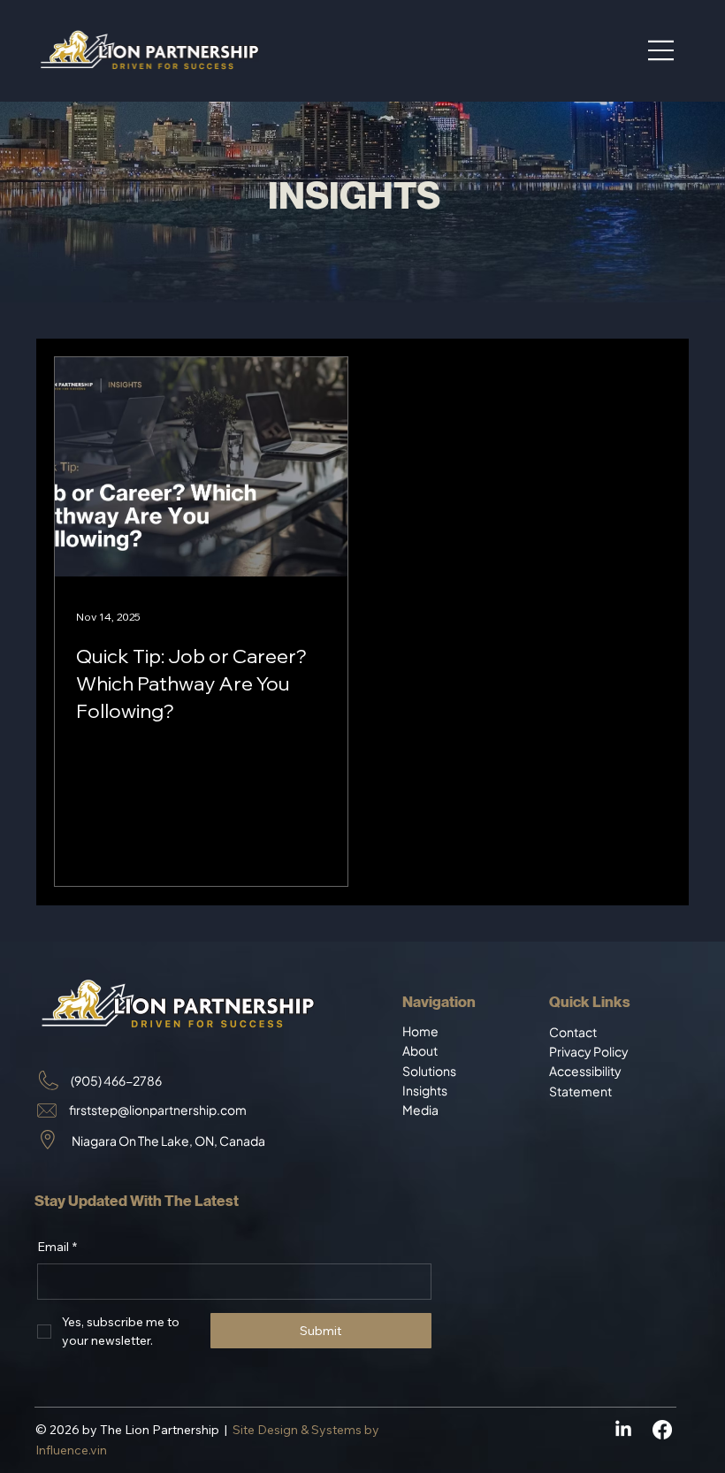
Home (421, 1031)
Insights (424, 1090)
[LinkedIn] (623, 1429)
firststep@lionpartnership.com (158, 1110)
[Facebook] (662, 1429)
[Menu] (661, 50)
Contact (573, 1032)
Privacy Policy (589, 1051)
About (420, 1050)
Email (57, 1247)
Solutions (429, 1071)
